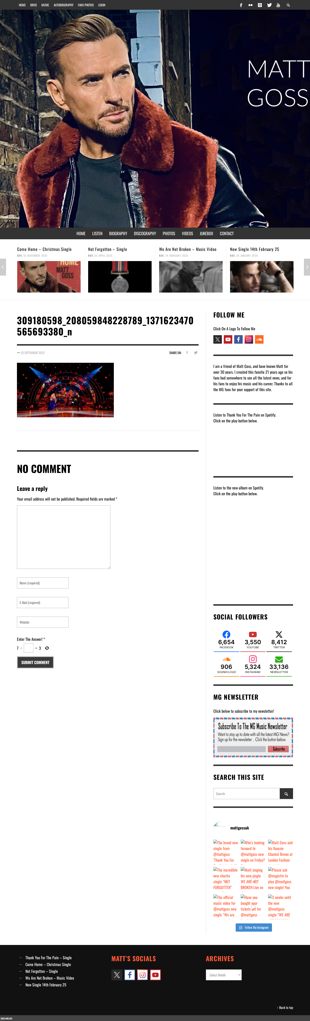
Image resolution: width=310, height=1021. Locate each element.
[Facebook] (241, 5)
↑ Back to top (285, 1007)
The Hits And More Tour (250, 249)
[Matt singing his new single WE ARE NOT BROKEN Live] (253, 879)
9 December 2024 (247, 255)
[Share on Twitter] (195, 352)
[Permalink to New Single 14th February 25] (191, 277)
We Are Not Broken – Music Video (117, 249)
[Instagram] (259, 5)
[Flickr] (250, 5)
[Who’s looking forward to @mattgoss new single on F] (253, 852)
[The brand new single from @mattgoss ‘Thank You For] (225, 852)
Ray (19, 255)
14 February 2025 (105, 255)
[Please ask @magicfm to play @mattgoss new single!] (280, 879)
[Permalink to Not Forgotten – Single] (49, 277)
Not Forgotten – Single (36, 249)
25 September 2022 (33, 352)
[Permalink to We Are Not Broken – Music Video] (120, 277)
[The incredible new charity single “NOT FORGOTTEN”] (225, 879)
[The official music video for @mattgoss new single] (225, 906)
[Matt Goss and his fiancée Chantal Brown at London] (280, 852)
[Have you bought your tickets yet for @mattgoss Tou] (253, 906)
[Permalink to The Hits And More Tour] (262, 277)
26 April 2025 (32, 255)
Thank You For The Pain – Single (48, 957)
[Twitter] (269, 5)
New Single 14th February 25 (183, 249)
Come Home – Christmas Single (48, 964)
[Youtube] (278, 5)
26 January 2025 (176, 255)
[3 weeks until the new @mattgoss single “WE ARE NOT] (280, 906)
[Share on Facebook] (187, 352)
